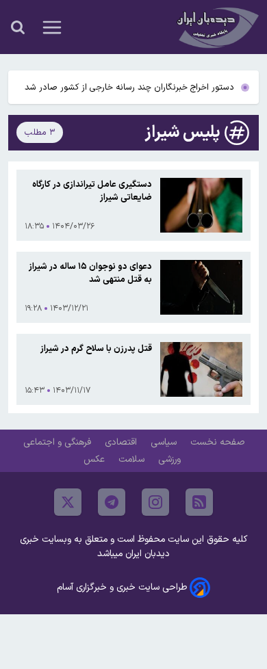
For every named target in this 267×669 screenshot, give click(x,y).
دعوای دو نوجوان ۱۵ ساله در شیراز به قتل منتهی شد (90, 273)
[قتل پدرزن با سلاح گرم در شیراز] (201, 369)
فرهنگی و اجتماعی (58, 442)
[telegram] (111, 502)
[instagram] (155, 502)
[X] (67, 502)
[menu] (52, 27)
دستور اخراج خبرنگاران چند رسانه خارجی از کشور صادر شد (129, 87)
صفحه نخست (217, 442)
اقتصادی (122, 442)
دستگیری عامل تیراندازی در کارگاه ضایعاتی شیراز (92, 191)
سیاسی (165, 442)
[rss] (199, 502)
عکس (95, 459)
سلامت (132, 459)
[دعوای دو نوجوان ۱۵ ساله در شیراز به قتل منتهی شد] (201, 287)
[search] (18, 27)
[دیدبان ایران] (216, 27)
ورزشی (170, 459)
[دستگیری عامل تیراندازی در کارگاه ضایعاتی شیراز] (201, 205)
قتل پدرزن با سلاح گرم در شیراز (96, 348)
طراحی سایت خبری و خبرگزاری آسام (122, 587)
